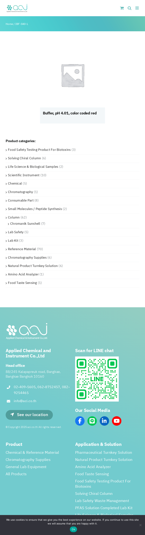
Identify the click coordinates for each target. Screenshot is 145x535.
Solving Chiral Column (24, 158)
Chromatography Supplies (27, 257)
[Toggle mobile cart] (122, 8)
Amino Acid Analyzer (23, 274)
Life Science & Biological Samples (33, 166)
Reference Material (22, 249)
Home (9, 24)
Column (14, 217)
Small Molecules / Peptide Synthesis (35, 209)
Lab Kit (13, 240)
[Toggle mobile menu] (137, 8)
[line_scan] (97, 358)
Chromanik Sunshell (25, 223)
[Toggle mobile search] (129, 8)
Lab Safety (16, 232)
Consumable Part (21, 200)
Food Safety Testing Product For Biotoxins (39, 150)
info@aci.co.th (25, 401)
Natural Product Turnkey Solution (33, 266)
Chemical (15, 183)
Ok (73, 529)
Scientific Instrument (23, 175)
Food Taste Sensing (22, 283)
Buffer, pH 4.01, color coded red (69, 113)
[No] (140, 525)
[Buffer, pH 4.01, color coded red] (72, 75)
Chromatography (20, 192)
